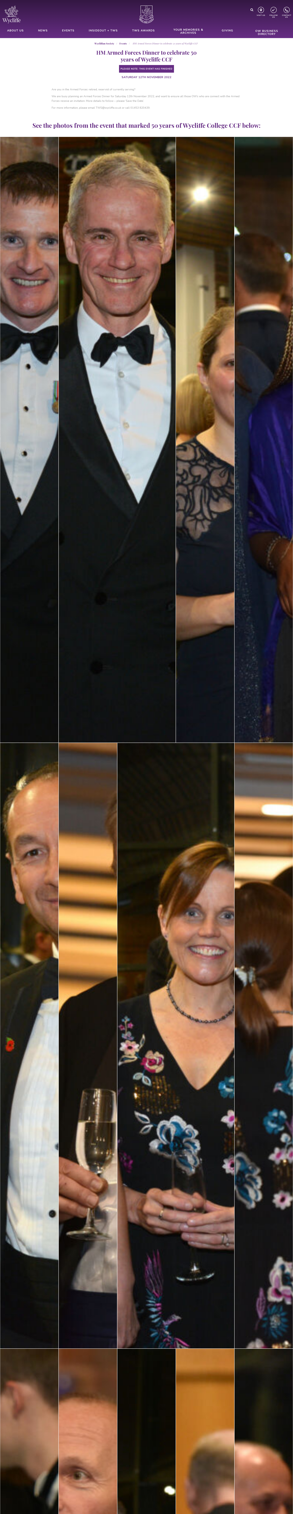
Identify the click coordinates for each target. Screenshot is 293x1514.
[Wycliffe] (11, 14)
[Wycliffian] (146, 14)
